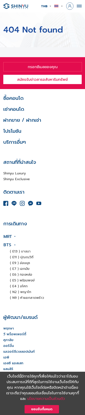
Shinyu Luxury (14, 173)
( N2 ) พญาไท (20, 292)
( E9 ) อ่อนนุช (20, 263)
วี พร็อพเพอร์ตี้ (14, 334)
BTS (7, 245)
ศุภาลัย (8, 340)
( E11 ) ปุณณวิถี (21, 257)
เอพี (6, 357)
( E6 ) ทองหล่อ (21, 274)
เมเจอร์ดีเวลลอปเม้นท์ (19, 351)
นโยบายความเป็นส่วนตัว (46, 399)
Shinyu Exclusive (16, 179)
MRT (8, 236)
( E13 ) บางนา (20, 251)
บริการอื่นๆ (14, 142)
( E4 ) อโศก (19, 286)
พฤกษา (8, 328)
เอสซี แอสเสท (13, 363)
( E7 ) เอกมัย (20, 268)
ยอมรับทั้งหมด (41, 409)
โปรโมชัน (12, 131)
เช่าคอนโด (13, 109)
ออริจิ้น (8, 345)
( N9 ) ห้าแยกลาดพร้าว (27, 297)
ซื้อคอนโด (13, 98)
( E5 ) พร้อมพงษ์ (22, 280)
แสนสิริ (8, 369)
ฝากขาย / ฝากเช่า (22, 120)
